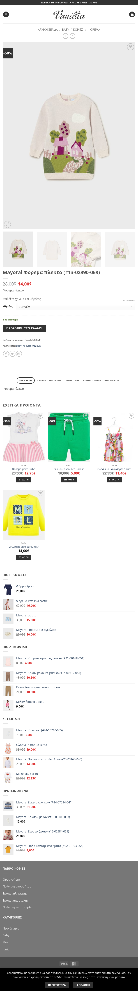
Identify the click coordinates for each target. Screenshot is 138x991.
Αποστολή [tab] (72, 380)
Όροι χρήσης (11, 880)
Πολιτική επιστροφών (17, 907)
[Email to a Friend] (19, 354)
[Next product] (65, 36)
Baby (65, 30)
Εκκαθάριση (129, 300)
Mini (5, 942)
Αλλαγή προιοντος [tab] (49, 380)
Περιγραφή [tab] (26, 380)
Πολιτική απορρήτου (17, 886)
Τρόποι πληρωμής (15, 893)
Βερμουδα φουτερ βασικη (69, 469)
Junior (7, 949)
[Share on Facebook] (6, 354)
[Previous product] (72, 36)
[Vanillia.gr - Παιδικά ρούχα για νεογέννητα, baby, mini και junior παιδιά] (69, 14)
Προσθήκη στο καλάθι (24, 328)
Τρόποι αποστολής (15, 900)
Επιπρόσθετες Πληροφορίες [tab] (101, 380)
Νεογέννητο (11, 928)
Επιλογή (24, 479)
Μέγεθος (8, 306)
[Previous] (10, 135)
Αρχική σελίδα (48, 30)
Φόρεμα (94, 30)
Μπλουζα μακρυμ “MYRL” (23, 546)
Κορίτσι (78, 30)
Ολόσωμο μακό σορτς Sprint (114, 469)
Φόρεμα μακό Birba (23, 469)
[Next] (128, 135)
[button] (6, 14)
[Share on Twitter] (12, 354)
